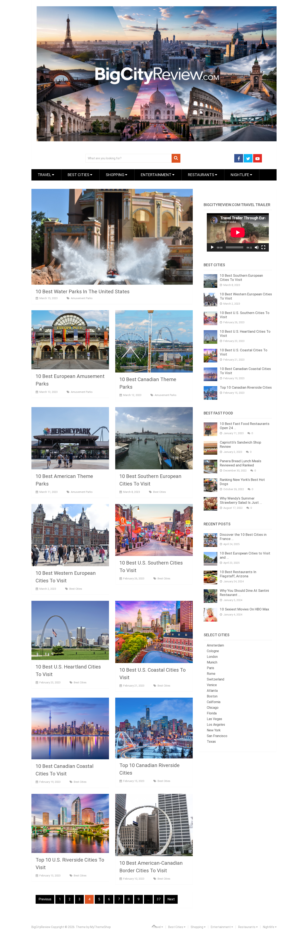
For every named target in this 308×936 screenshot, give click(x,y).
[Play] (212, 247)
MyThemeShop (100, 927)
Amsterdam (215, 645)
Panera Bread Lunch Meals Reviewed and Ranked (240, 463)
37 (158, 899)
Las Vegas (214, 719)
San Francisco (217, 736)
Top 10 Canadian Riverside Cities (246, 387)
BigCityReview (40, 927)
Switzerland (215, 679)
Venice (212, 685)
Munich (212, 662)
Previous (45, 899)
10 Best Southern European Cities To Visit (241, 277)
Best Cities (79, 175)
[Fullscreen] (263, 247)
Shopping (115, 175)
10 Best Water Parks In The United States (82, 292)
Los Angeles (216, 725)
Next (171, 899)
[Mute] (257, 247)
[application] (238, 232)
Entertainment (156, 175)
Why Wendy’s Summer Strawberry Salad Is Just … (241, 500)
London (212, 657)
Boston (212, 696)
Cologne (213, 651)
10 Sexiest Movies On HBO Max (244, 609)
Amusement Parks (82, 298)
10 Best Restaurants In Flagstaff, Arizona (238, 574)
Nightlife (240, 175)
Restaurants (201, 175)
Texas (211, 742)
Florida (212, 713)
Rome (211, 674)
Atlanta (212, 691)
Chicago (213, 708)
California (213, 702)
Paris (210, 668)
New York (214, 730)
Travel (45, 175)
